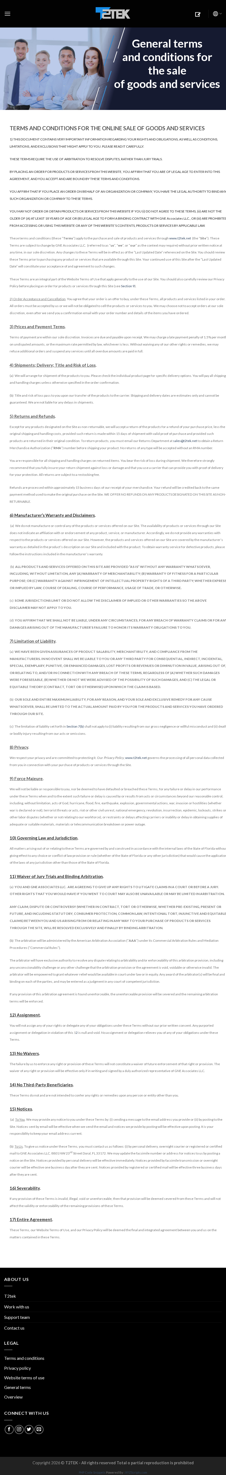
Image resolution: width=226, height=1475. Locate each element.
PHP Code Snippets (92, 1472)
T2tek (10, 1296)
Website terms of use (24, 1377)
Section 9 (127, 286)
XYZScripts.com (136, 1472)
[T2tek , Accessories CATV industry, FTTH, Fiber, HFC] (113, 14)
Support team (17, 1317)
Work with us (16, 1306)
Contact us (14, 1327)
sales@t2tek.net (185, 441)
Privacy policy (17, 1368)
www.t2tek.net (180, 238)
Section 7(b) (75, 726)
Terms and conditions (24, 1358)
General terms (17, 1387)
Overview (13, 1396)
